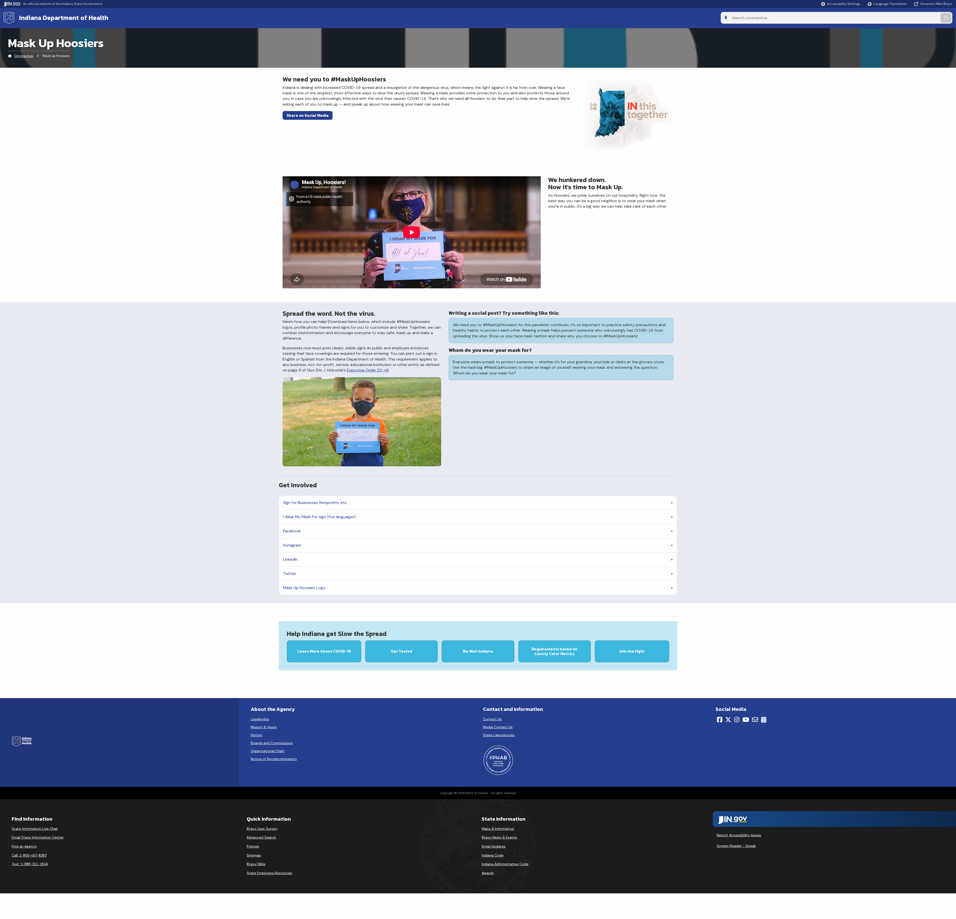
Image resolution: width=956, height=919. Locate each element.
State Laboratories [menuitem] (499, 735)
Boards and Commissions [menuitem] (272, 743)
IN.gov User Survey (262, 828)
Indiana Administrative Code (505, 864)
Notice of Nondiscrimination (274, 759)
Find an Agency (24, 846)
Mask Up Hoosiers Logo (304, 587)
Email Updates (494, 846)
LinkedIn (290, 559)
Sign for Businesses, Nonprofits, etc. (315, 502)
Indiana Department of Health (63, 17)
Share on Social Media (308, 115)
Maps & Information (498, 828)
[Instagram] (736, 720)
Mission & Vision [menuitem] (264, 727)
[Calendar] (763, 720)
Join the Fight (632, 651)
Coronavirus (23, 56)
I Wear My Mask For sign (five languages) (319, 516)
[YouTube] (745, 720)
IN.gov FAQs (256, 864)
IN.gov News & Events (499, 837)
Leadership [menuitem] (260, 719)
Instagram (292, 545)
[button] (840, 3)
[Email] (755, 720)
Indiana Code (493, 855)
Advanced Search (261, 837)
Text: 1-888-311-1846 (30, 864)
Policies (253, 846)
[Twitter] (728, 720)
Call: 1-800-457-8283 (29, 855)
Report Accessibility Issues (739, 835)
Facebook (292, 531)
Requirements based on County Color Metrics (554, 651)
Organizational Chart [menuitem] (268, 751)
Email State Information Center (38, 837)
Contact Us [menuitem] (492, 719)
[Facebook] (719, 720)
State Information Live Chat (35, 828)
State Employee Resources (269, 873)
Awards (488, 873)
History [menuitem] (256, 735)
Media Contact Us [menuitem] (498, 727)
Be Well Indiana (478, 651)
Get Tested (401, 651)
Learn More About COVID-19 (324, 651)
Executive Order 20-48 (368, 370)
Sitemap (254, 855)
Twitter (289, 573)
